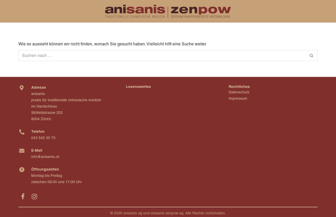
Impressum (238, 98)
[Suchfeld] (312, 55)
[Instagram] (34, 196)
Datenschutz (239, 92)
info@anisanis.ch (45, 157)
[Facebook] (22, 196)
